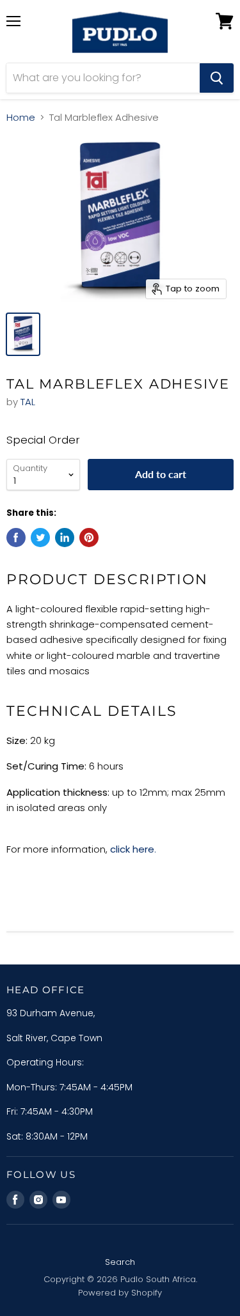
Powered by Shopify (120, 1293)
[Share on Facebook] (16, 537)
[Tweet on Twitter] (40, 537)
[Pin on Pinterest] (89, 537)
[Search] (217, 78)
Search (120, 1262)
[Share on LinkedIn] (64, 537)
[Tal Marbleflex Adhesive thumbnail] (23, 334)
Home (20, 117)
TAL (27, 401)
